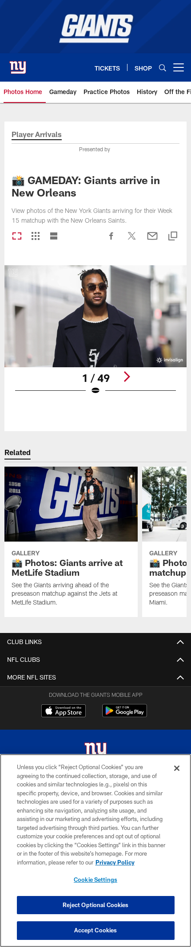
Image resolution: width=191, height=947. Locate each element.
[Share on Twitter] (132, 240)
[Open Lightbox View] (95, 336)
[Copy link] (172, 236)
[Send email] (152, 240)
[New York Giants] (95, 752)
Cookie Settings (95, 879)
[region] (95, 850)
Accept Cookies (95, 930)
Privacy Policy (115, 862)
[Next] (126, 376)
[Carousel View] (17, 236)
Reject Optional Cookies (96, 904)
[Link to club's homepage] (17, 64)
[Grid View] (35, 236)
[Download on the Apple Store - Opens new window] (63, 711)
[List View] (54, 236)
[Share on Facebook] (111, 240)
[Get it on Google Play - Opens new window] (124, 715)
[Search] (162, 68)
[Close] (177, 768)
